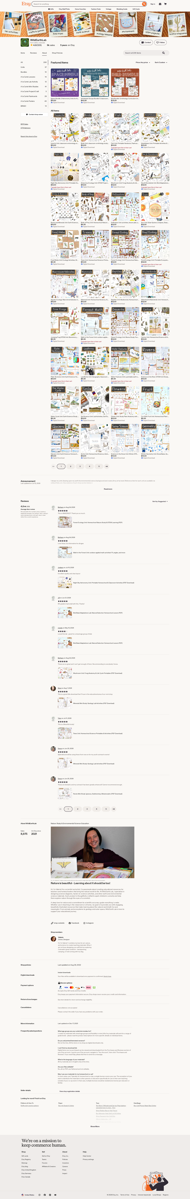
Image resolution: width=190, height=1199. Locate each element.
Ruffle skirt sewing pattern (30, 1106)
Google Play (45, 1184)
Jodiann (60, 567)
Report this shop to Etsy (29, 136)
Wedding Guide (122, 9)
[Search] (144, 4)
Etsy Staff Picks (64, 9)
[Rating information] (31, 45)
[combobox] (86, 4)
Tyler (59, 718)
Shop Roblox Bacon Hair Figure (106, 1110)
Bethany (61, 507)
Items (23, 53)
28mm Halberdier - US (103, 1119)
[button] (146, 42)
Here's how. (107, 976)
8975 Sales (24, 124)
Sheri (59, 688)
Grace (60, 748)
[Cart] (165, 4)
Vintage (108, 9)
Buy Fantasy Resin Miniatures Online (108, 1122)
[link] (53, 466)
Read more (108, 489)
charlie (60, 628)
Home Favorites (80, 9)
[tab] (34, 62)
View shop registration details (69, 1091)
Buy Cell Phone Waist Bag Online (145, 1106)
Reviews (33, 53)
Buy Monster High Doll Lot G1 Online (108, 1113)
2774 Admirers (25, 128)
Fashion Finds (96, 9)
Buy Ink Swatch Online (66, 1106)
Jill (59, 598)
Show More (95, 1126)
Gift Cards (136, 9)
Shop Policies (57, 53)
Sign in (153, 4)
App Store (29, 1184)
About (44, 53)
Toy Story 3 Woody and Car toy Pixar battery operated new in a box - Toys (111, 1107)
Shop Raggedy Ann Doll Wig (105, 1116)
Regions (165, 1195)
